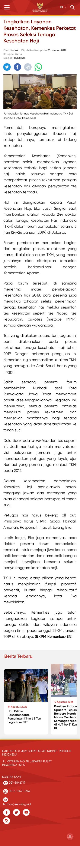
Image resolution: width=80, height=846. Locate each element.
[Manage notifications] (70, 836)
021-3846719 (16, 782)
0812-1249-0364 (19, 791)
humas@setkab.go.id (17, 803)
